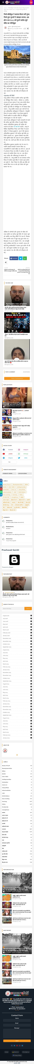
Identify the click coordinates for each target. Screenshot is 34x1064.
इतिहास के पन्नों (22, 499)
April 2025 (17, 661)
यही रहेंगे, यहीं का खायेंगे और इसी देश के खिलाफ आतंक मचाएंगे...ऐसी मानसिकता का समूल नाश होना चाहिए (15, 308)
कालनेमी (28, 499)
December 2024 (17, 672)
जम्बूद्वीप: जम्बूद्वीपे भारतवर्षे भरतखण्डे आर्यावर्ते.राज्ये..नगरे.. (19, 896)
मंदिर (4, 507)
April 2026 (17, 627)
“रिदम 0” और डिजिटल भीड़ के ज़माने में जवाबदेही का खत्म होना (16, 335)
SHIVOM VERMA (22, 473)
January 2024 (17, 703)
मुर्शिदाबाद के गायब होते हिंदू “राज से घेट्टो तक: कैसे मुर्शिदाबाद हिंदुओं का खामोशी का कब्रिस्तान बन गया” (22, 435)
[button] (31, 2)
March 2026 (17, 629)
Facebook (14, 258)
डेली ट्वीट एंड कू (6, 505)
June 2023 (17, 723)
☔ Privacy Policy (17, 1055)
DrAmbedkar (6, 489)
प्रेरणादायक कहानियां (19, 505)
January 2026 (17, 635)
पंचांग (12, 505)
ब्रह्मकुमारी (27, 505)
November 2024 (17, 675)
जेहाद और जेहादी (21, 502)
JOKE (15, 492)
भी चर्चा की (16, 127)
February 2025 (17, 666)
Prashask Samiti (13, 748)
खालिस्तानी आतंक (6, 502)
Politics (21, 494)
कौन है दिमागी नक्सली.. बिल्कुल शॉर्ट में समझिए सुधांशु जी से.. (21, 426)
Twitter (21, 258)
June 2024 (17, 689)
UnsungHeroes (14, 497)
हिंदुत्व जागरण (5, 510)
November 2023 (17, 709)
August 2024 (17, 684)
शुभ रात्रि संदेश (17, 507)
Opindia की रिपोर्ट (9, 95)
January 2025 (17, 669)
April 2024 (17, 695)
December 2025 (17, 638)
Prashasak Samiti (10, 550)
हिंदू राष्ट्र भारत (12, 510)
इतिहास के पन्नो (14, 499)
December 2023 (17, 706)
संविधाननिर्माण (24, 507)
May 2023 (17, 726)
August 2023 (17, 718)
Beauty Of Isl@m (7, 484)
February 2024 (17, 701)
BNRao (26, 484)
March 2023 (17, 732)
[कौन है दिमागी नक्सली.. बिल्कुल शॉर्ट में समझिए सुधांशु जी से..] (7, 427)
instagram (25, 449)
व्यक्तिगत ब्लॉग (9, 507)
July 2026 (17, 618)
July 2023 (17, 721)
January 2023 (17, 738)
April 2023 (17, 729)
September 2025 (17, 647)
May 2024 (17, 692)
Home (5, 7)
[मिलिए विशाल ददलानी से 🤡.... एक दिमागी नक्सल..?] (7, 412)
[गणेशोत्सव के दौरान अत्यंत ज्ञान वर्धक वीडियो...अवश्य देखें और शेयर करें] (7, 905)
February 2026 (17, 632)
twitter (25, 458)
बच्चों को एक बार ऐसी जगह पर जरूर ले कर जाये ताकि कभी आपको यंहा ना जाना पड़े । (21, 919)
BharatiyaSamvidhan (18, 484)
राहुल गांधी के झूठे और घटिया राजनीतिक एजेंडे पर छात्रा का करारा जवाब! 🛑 (16, 362)
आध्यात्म (21, 497)
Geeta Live (13, 489)
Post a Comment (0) (17, 378)
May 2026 (17, 624)
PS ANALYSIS (6, 497)
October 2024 (17, 678)
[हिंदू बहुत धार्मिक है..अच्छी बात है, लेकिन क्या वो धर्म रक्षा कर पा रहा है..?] (7, 420)
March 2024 (17, 698)
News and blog (6, 494)
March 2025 (17, 664)
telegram (10, 458)
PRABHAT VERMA (7, 473)
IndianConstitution (7, 492)
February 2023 (17, 735)
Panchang (14, 494)
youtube (10, 453)
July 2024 (17, 686)
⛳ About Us (15, 1052)
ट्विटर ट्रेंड (28, 502)
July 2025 (17, 652)
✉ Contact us (26, 1052)
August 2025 (17, 649)
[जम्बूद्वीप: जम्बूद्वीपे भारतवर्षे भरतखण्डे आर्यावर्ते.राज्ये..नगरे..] (7, 897)
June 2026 (17, 621)
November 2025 (17, 641)
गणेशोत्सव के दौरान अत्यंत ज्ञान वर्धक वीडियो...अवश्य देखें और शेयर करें (19, 903)
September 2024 (17, 681)
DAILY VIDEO (12, 487)
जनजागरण (13, 502)
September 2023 (17, 715)
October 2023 (17, 712)
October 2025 (17, 644)
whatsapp (25, 453)
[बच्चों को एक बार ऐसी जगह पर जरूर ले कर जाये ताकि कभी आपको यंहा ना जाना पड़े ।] (7, 920)
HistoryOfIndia (21, 489)
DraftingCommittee (21, 487)
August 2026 (17, 615)
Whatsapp (25, 258)
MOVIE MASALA (22, 492)
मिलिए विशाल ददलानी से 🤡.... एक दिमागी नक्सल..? (21, 411)
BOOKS (4, 487)
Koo (9, 462)
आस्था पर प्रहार (6, 499)
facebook (10, 449)
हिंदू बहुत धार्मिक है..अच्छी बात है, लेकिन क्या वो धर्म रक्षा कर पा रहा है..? (22, 419)
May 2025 (17, 658)
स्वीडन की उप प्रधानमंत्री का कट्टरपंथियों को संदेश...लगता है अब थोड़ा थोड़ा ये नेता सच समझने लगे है (22, 912)
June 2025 (17, 655)
